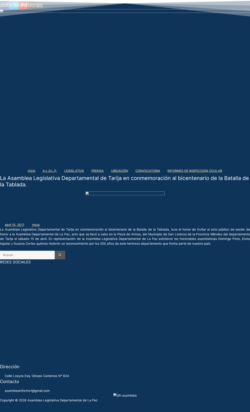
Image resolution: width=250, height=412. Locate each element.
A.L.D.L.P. (50, 171)
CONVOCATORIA (147, 171)
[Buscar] (60, 255)
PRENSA (97, 171)
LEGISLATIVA (74, 171)
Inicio (31, 171)
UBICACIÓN (119, 171)
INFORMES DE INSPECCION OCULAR (194, 171)
